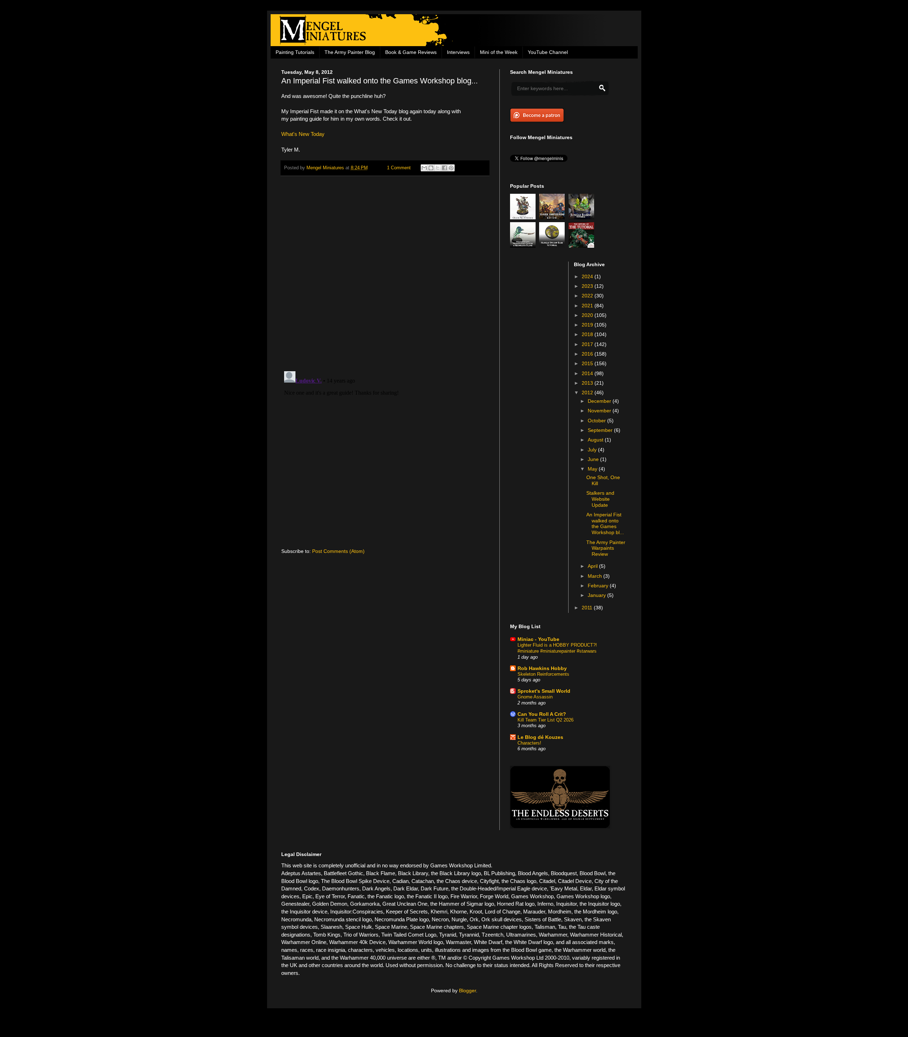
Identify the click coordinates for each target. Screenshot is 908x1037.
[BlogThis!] (430, 167)
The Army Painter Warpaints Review (605, 548)
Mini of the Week (498, 52)
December (600, 401)
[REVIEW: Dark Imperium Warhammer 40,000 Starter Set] (553, 217)
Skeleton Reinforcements (543, 674)
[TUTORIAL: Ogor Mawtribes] (524, 217)
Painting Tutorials (295, 52)
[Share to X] (437, 167)
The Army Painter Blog (350, 52)
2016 (588, 354)
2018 (588, 334)
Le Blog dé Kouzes (540, 737)
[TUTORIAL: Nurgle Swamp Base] (553, 246)
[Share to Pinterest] (451, 167)
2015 (588, 363)
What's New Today (303, 134)
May (593, 469)
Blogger (467, 990)
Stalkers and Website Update (600, 499)
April (593, 566)
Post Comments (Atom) (338, 551)
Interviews (458, 52)
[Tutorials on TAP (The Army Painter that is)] (582, 246)
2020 (588, 315)
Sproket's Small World (543, 691)
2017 (588, 344)
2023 (588, 286)
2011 (588, 607)
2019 (588, 325)
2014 (588, 373)
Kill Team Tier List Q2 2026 (545, 720)
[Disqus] (385, 273)
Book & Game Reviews (411, 52)
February (599, 585)
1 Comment (399, 167)
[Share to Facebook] (444, 167)
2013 (588, 383)
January (597, 595)
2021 (588, 305)
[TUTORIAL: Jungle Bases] (582, 217)
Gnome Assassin (535, 696)
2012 (588, 392)
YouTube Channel (548, 52)
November (600, 410)
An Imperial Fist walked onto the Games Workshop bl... (605, 523)
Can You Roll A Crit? (541, 714)
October (597, 420)
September (601, 430)
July (593, 449)
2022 (588, 295)
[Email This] (424, 167)
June (594, 459)
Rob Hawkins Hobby (542, 668)
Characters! (529, 743)
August (596, 440)
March (595, 576)
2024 (588, 276)
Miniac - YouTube (538, 639)
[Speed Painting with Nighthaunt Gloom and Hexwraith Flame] (524, 246)
